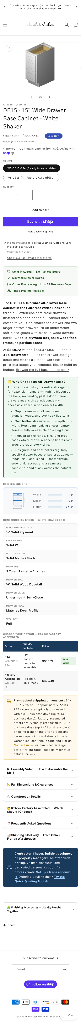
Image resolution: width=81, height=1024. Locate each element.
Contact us (21, 745)
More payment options (40, 231)
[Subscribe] (64, 969)
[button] (5, 24)
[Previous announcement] (4, 6)
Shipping (7, 141)
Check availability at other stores (29, 258)
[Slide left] (31, 97)
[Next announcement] (76, 6)
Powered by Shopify (53, 1016)
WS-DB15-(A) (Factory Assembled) (31, 177)
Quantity (8, 187)
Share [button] (12, 925)
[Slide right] (49, 97)
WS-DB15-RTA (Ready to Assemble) (31, 168)
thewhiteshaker (33, 1016)
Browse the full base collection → (42, 370)
